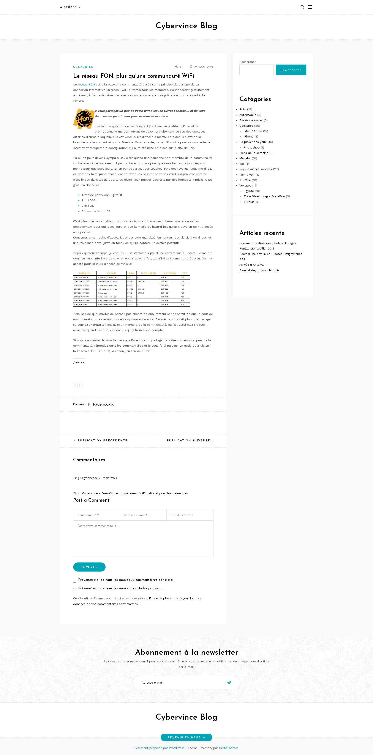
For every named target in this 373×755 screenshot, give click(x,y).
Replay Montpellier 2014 (256, 248)
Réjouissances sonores (255, 169)
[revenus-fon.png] (131, 288)
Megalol (245, 158)
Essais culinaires (251, 120)
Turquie (249, 202)
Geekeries (83, 66)
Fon (78, 385)
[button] (302, 7)
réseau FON (86, 84)
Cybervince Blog (186, 26)
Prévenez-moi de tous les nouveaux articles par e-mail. (121, 588)
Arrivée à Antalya (251, 265)
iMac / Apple (253, 131)
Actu (242, 109)
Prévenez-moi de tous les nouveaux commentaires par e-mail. (126, 580)
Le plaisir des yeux (252, 142)
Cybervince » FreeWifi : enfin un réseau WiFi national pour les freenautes (135, 493)
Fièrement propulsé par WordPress (160, 748)
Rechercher (247, 61)
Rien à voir (246, 174)
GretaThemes (229, 748)
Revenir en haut (184, 737)
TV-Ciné (245, 180)
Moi (242, 163)
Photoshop (252, 147)
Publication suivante (188, 440)
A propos (68, 7)
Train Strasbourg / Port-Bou (264, 196)
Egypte (249, 191)
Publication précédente (103, 440)
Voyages (245, 185)
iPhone (248, 136)
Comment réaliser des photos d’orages (267, 243)
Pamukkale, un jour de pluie (259, 270)
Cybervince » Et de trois (99, 478)
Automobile (247, 115)
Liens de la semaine (253, 153)
